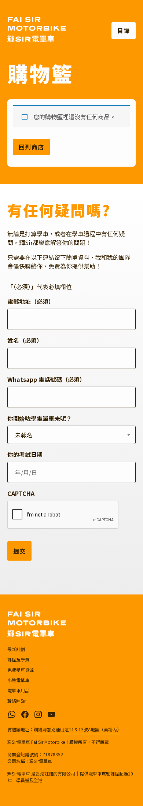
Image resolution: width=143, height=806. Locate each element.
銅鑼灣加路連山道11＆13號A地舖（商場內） (77, 729)
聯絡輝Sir (16, 700)
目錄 (123, 30)
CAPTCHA (20, 493)
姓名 (25, 340)
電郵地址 (30, 301)
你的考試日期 (25, 454)
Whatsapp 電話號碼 (46, 379)
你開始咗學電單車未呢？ (39, 418)
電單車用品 (18, 690)
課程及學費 (18, 659)
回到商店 (31, 146)
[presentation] (63, 515)
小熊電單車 (18, 680)
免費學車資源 (20, 670)
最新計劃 (16, 649)
